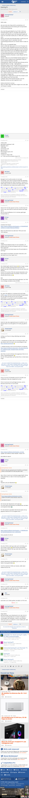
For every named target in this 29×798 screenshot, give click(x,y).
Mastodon (22, 772)
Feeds (3, 770)
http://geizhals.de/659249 (7, 343)
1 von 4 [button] (10, 11)
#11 (27, 375)
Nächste (15, 11)
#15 (27, 528)
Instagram (14, 772)
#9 (27, 319)
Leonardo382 (6, 649)
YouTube (8, 775)
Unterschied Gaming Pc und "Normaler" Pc (16, 648)
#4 (27, 205)
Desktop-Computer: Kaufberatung (13, 637)
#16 (27, 543)
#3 (27, 176)
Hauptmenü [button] (2, 2)
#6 (27, 240)
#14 (27, 491)
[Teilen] (26, 20)
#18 (27, 584)
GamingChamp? (5, 9)
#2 (27, 140)
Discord (10, 770)
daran (6, 295)
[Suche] (28, 1)
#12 (27, 449)
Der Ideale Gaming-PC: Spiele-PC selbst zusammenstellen (15, 635)
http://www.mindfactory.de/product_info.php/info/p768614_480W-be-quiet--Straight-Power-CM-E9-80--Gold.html (14, 349)
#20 (27, 611)
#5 (27, 222)
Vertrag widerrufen (20, 783)
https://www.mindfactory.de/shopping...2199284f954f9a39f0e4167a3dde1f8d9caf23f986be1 (14, 227)
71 (3, 745)
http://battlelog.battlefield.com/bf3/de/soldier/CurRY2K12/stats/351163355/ (14, 167)
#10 (27, 333)
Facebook (24, 770)
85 (3, 697)
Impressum (3, 783)
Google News (5, 772)
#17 (27, 559)
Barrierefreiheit (12, 785)
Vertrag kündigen (4, 785)
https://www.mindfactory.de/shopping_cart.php (12, 452)
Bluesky (17, 770)
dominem (5, 643)
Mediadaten (12, 783)
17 (3, 721)
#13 (27, 465)
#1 (27, 19)
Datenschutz (18, 785)
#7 (27, 263)
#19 (27, 598)
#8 (27, 291)
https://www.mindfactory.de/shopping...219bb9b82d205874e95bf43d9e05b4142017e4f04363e (14, 531)
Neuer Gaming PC (9, 642)
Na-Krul (5, 637)
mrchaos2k (6, 660)
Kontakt (8, 783)
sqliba (5, 655)
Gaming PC (7, 653)
